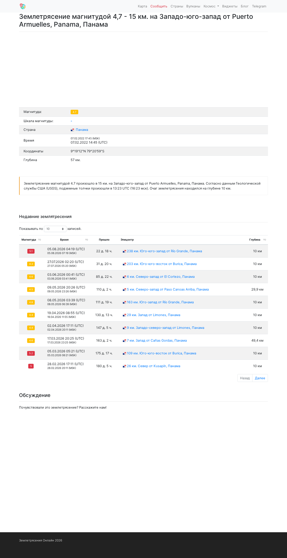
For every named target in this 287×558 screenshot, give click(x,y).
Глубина (254, 239)
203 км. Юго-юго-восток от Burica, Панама (162, 264)
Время (64, 239)
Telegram (259, 6)
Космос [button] (210, 6)
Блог (245, 6)
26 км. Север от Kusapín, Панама (153, 366)
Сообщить (158, 6)
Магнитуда (29, 239)
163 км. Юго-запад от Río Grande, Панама (160, 302)
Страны (177, 6)
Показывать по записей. (50, 229)
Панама (81, 130)
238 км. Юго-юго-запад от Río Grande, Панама (164, 251)
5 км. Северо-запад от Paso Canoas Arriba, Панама (168, 289)
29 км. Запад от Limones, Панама (153, 315)
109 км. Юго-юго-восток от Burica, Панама (161, 353)
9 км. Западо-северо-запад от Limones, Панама (165, 328)
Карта (142, 6)
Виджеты (229, 6)
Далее (260, 378)
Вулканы (193, 6)
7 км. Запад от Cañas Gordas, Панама (157, 340)
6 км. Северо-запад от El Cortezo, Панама (161, 277)
